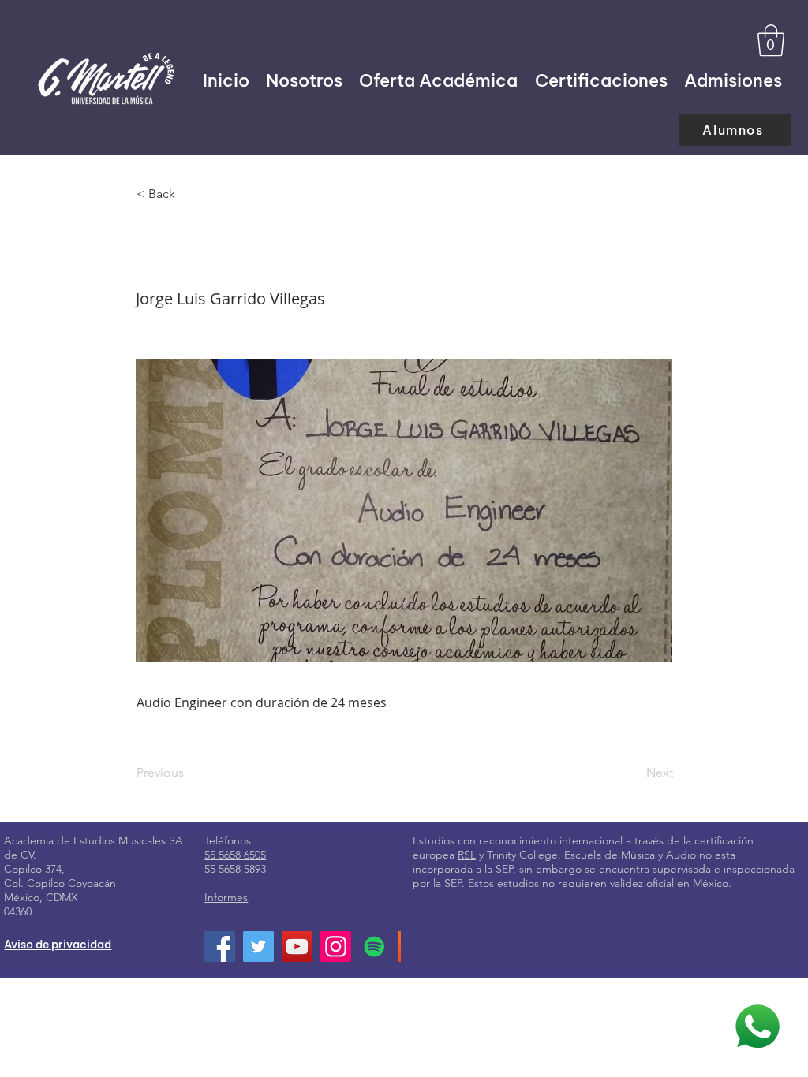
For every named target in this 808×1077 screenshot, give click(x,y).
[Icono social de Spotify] (374, 946)
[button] (771, 40)
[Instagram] (335, 946)
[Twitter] (258, 946)
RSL (467, 855)
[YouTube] (297, 946)
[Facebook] (219, 946)
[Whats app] (757, 1026)
